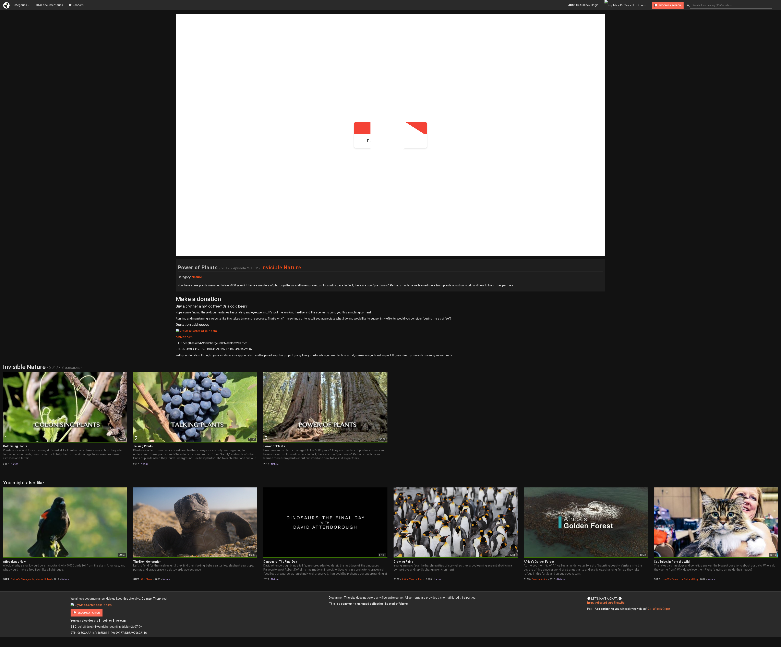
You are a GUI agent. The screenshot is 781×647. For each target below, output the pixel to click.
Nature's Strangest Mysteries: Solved (31, 579)
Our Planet (147, 579)
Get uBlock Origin (583, 5)
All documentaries (51, 5)
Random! (78, 5)
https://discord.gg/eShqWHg (606, 602)
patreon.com (184, 337)
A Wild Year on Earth (412, 579)
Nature (14, 464)
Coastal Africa (540, 579)
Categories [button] (20, 5)
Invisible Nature (281, 268)
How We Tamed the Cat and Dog (680, 579)
